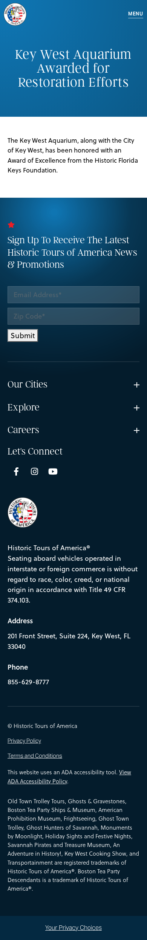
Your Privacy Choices (73, 928)
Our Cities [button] (27, 384)
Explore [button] (24, 407)
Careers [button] (23, 430)
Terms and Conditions (35, 756)
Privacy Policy (24, 741)
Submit (23, 335)
